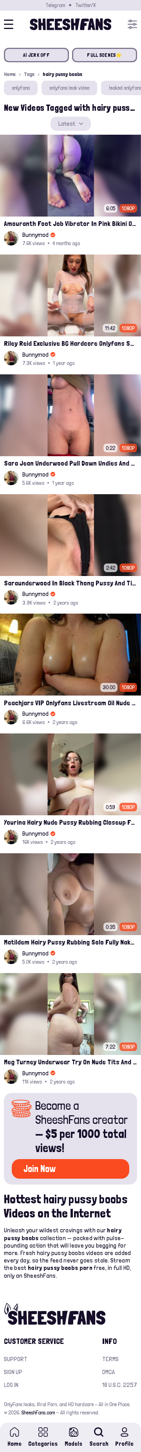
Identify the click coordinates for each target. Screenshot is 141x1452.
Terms (110, 1359)
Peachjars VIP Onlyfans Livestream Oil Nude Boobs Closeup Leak (70, 703)
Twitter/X (85, 5)
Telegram (55, 5)
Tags (29, 74)
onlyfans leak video (69, 88)
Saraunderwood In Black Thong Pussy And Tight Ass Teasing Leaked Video (70, 583)
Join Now (40, 1168)
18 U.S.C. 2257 (119, 1385)
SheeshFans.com (38, 1412)
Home (10, 74)
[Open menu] (132, 24)
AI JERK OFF (36, 55)
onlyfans (21, 88)
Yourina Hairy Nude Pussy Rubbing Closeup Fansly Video (70, 822)
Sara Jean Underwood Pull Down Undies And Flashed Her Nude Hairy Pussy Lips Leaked (70, 463)
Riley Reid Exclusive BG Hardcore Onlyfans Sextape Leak (70, 343)
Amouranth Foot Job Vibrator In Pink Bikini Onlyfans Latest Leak (70, 223)
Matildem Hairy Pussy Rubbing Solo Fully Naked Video (70, 942)
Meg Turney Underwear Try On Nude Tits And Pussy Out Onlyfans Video (70, 1062)
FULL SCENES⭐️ (104, 55)
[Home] (70, 24)
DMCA (108, 1372)
